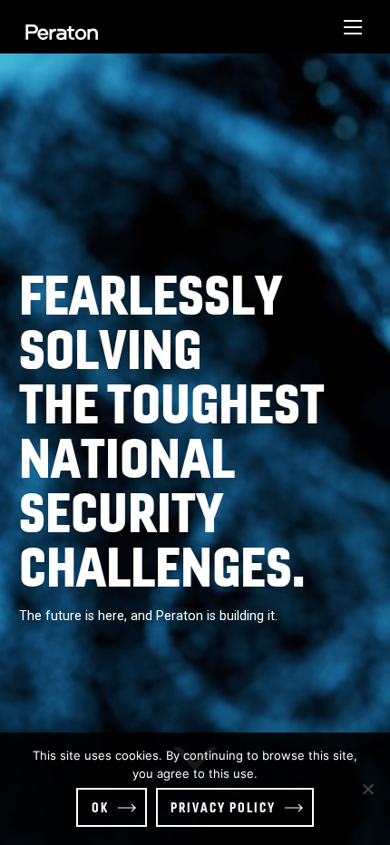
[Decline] (367, 789)
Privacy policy (223, 807)
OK (100, 807)
